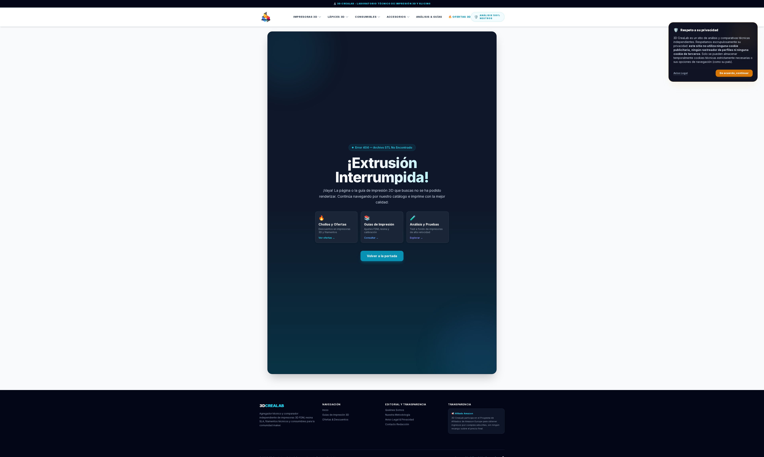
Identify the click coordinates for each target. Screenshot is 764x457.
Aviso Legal (680, 73)
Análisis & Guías (429, 16)
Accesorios (396, 16)
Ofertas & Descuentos (335, 419)
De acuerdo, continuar (734, 73)
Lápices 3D (336, 16)
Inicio (325, 409)
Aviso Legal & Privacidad (399, 419)
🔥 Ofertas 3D (459, 16)
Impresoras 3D (305, 16)
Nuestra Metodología (397, 414)
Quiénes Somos (394, 409)
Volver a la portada (382, 256)
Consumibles (365, 16)
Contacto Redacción (397, 424)
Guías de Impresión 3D (335, 414)
